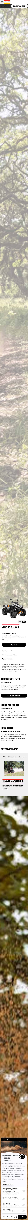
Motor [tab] (4, 757)
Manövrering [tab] (12, 757)
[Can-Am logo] (7, 2)
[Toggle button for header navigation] (2, 2)
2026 (20, 622)
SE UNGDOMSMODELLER (14, 696)
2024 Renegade (5, 639)
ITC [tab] (19, 757)
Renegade (4, 6)
